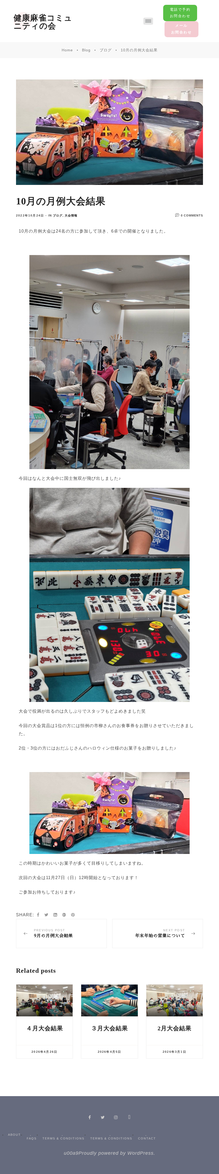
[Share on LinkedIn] (55, 915)
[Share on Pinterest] (73, 915)
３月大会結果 (109, 1028)
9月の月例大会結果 (61, 933)
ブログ (57, 215)
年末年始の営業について (157, 933)
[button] (180, 13)
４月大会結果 (44, 1028)
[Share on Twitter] (46, 915)
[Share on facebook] (38, 915)
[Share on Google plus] (64, 915)
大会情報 (71, 215)
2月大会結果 (174, 1028)
